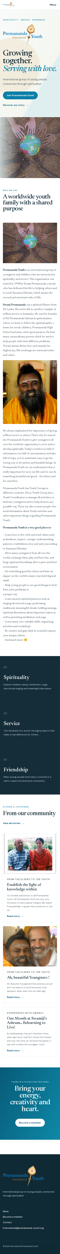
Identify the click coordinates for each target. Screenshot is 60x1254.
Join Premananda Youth (20, 95)
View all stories (13, 823)
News (6, 1211)
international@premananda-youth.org (23, 1227)
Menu (53, 4)
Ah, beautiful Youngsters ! (28, 978)
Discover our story (15, 105)
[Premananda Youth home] (14, 5)
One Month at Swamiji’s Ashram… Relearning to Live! (27, 1023)
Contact (7, 1222)
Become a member (30, 1122)
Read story (15, 916)
